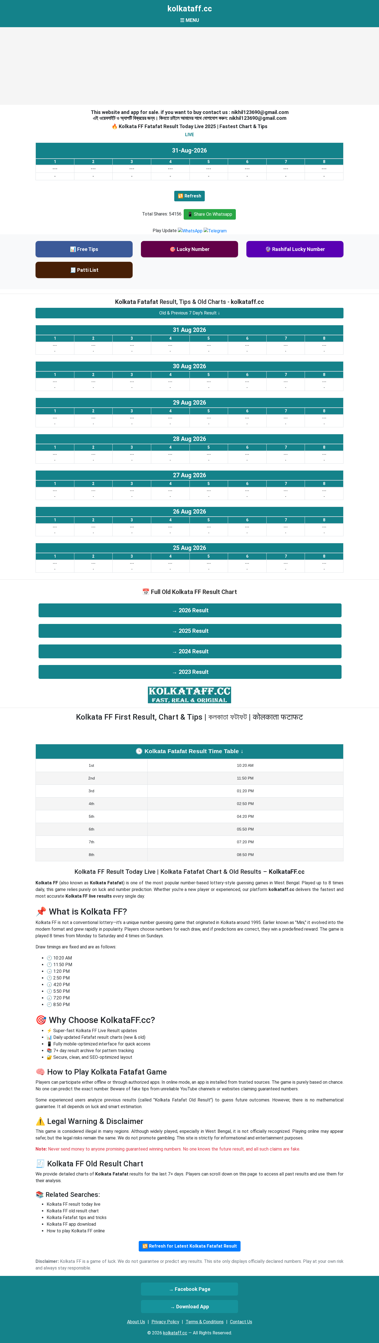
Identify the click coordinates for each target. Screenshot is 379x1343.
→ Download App (189, 1306)
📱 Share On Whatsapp (209, 214)
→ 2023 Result (190, 672)
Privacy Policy (165, 1321)
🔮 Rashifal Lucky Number (295, 249)
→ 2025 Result (190, 631)
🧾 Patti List (84, 270)
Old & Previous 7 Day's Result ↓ (189, 313)
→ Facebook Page (189, 1289)
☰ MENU (189, 20)
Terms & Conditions (205, 1321)
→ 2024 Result (190, 651)
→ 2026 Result (190, 610)
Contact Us (241, 1321)
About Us (136, 1321)
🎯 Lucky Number (189, 249)
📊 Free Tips (84, 249)
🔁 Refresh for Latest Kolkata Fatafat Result (189, 1246)
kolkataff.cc (189, 8)
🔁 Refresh (189, 196)
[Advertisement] (189, 66)
